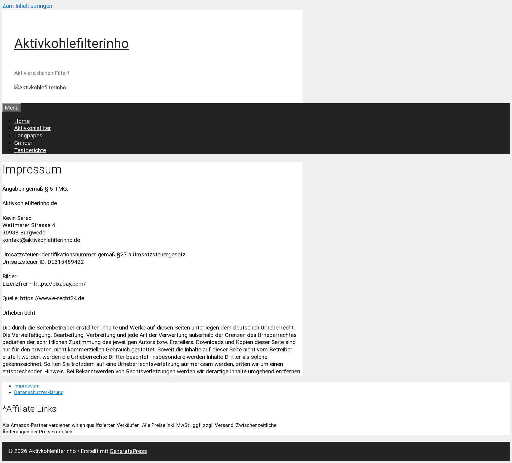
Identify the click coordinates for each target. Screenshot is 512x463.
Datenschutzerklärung (39, 392)
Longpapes (28, 135)
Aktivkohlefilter (32, 128)
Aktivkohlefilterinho (71, 43)
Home (22, 121)
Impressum (27, 386)
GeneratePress (128, 451)
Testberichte (30, 150)
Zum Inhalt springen (27, 5)
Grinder (23, 142)
